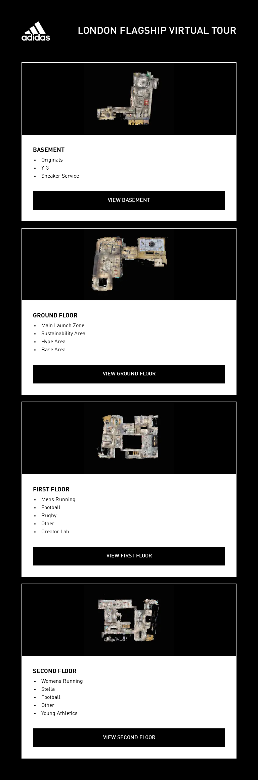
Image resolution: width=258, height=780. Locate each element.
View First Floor (129, 556)
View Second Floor (129, 737)
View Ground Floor (129, 374)
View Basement (129, 200)
